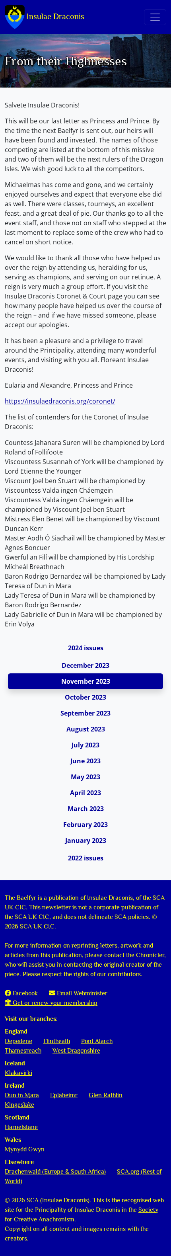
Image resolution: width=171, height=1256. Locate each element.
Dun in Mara (22, 1095)
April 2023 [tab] (85, 792)
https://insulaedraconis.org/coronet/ (60, 401)
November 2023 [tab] (85, 681)
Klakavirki (18, 1073)
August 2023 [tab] (85, 729)
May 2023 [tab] (85, 776)
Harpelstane (21, 1127)
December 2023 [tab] (85, 665)
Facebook (24, 993)
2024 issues (85, 648)
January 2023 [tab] (85, 840)
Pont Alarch (97, 1041)
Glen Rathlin (105, 1095)
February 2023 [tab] (85, 824)
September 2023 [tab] (85, 713)
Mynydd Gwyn (25, 1149)
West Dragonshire (76, 1050)
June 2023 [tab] (85, 761)
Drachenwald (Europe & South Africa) (55, 1171)
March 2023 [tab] (86, 808)
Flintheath (56, 1041)
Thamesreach (23, 1050)
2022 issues (85, 858)
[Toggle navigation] (155, 17)
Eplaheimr (64, 1095)
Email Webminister (81, 993)
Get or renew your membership (54, 1002)
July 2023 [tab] (85, 745)
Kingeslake (19, 1104)
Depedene (18, 1041)
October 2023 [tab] (85, 697)
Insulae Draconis (54, 16)
